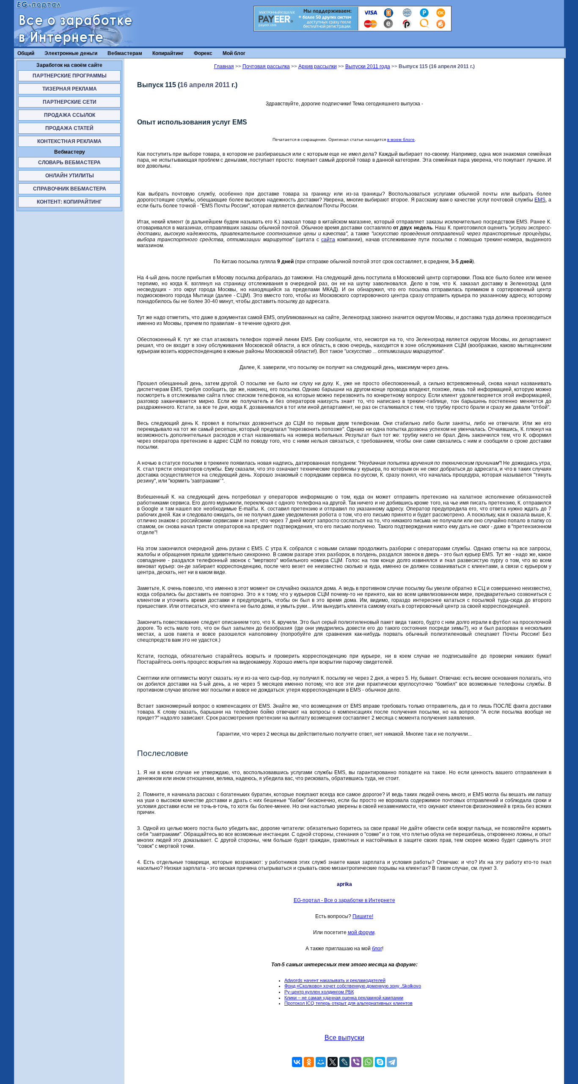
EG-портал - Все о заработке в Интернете (344, 900)
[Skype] (380, 1062)
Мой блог (234, 53)
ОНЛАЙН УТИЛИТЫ (69, 176)
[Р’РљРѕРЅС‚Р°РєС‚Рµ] (297, 1062)
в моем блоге (401, 139)
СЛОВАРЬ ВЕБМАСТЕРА (69, 162)
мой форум (361, 932)
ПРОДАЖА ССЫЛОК (69, 115)
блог (377, 949)
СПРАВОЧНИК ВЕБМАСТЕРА (69, 189)
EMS (539, 200)
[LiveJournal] (344, 1062)
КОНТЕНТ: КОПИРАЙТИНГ (69, 202)
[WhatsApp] (368, 1062)
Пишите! (362, 916)
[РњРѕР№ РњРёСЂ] (321, 1062)
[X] (333, 1062)
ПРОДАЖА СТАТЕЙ (69, 128)
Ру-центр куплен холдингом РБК (319, 991)
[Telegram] (392, 1062)
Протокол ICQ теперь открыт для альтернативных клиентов (348, 1003)
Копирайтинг (168, 53)
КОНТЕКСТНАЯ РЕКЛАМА (69, 141)
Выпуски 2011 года (367, 66)
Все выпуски (344, 1037)
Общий (25, 53)
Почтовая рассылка (266, 66)
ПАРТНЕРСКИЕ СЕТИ (69, 102)
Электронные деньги (70, 53)
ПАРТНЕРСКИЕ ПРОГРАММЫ (70, 76)
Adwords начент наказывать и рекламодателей (334, 980)
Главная (224, 66)
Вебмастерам (124, 53)
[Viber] (356, 1062)
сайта (328, 240)
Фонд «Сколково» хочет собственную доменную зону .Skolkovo (352, 985)
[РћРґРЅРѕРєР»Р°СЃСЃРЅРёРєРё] (309, 1062)
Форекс (203, 53)
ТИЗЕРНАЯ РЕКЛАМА (69, 89)
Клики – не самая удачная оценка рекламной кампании (343, 997)
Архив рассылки (317, 66)
